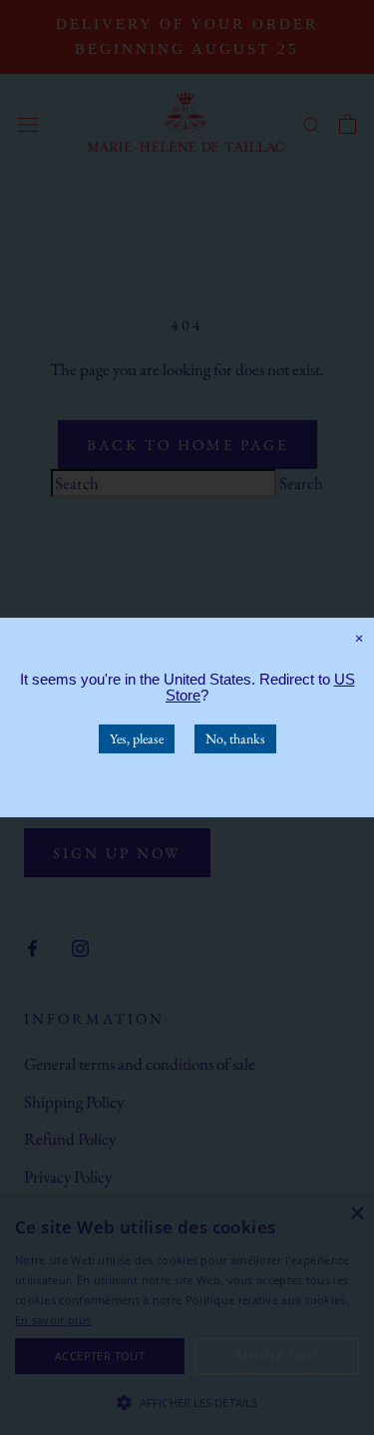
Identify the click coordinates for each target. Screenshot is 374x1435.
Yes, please (137, 738)
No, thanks (235, 738)
